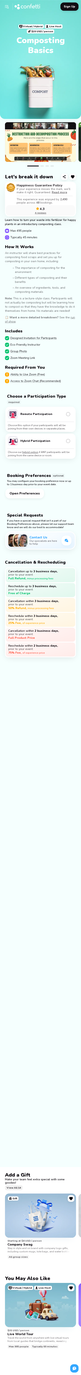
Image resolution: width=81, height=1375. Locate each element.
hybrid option (30, 452)
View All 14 (14, 1187)
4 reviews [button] (40, 213)
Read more (59, 192)
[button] (6, 6)
